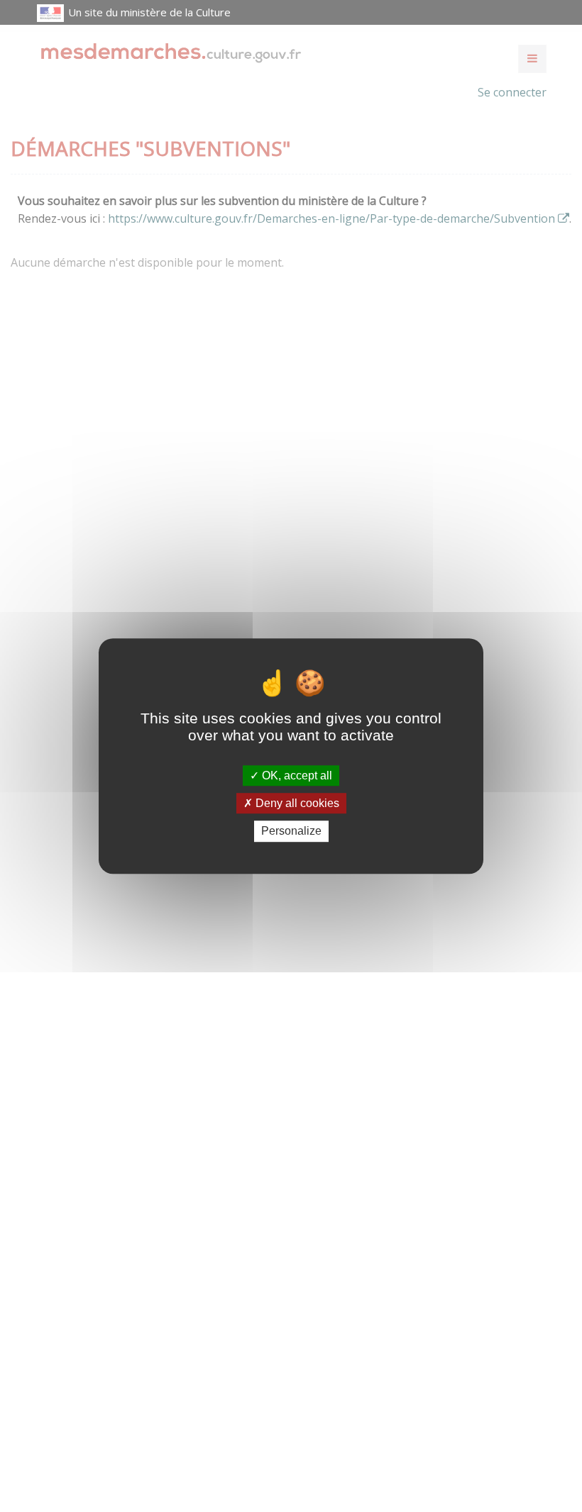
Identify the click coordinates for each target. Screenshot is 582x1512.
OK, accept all (295, 775)
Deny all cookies (296, 803)
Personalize (291, 832)
